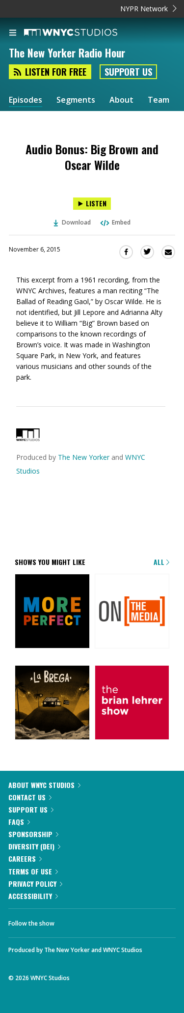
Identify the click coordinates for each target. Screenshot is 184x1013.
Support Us (128, 71)
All (160, 562)
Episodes (25, 100)
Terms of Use (30, 871)
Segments (75, 100)
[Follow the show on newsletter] (98, 921)
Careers (22, 858)
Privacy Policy (32, 883)
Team (158, 100)
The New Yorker (83, 457)
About (121, 100)
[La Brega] (52, 703)
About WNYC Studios (41, 785)
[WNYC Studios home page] (83, 32)
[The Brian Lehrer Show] (132, 703)
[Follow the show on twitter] (71, 921)
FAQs (16, 821)
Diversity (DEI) (31, 846)
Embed (121, 222)
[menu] (12, 33)
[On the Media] (132, 612)
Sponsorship (30, 834)
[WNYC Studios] (28, 438)
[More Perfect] (52, 612)
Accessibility (30, 896)
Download (76, 222)
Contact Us (27, 797)
